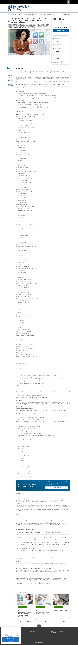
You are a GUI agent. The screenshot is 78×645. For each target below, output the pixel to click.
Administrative (20, 14)
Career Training (32, 631)
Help (51, 633)
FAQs (9, 77)
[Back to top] (39, 629)
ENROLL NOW (61, 30)
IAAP (35, 539)
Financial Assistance (54, 632)
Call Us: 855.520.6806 (65, 14)
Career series (57, 38)
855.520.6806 (10, 85)
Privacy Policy (40, 642)
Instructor (10, 75)
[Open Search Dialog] (68, 2)
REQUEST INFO (65, 61)
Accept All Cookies (10, 638)
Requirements (10, 72)
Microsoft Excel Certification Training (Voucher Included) (60, 609)
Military (52, 631)
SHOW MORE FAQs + (20, 586)
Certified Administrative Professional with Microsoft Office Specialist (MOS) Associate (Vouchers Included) (24, 613)
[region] (11, 635)
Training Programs (13, 14)
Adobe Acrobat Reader (22, 381)
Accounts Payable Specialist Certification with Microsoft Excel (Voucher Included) (42, 612)
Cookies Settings (11, 641)
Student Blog (62, 631)
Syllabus (9, 70)
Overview (10, 68)
